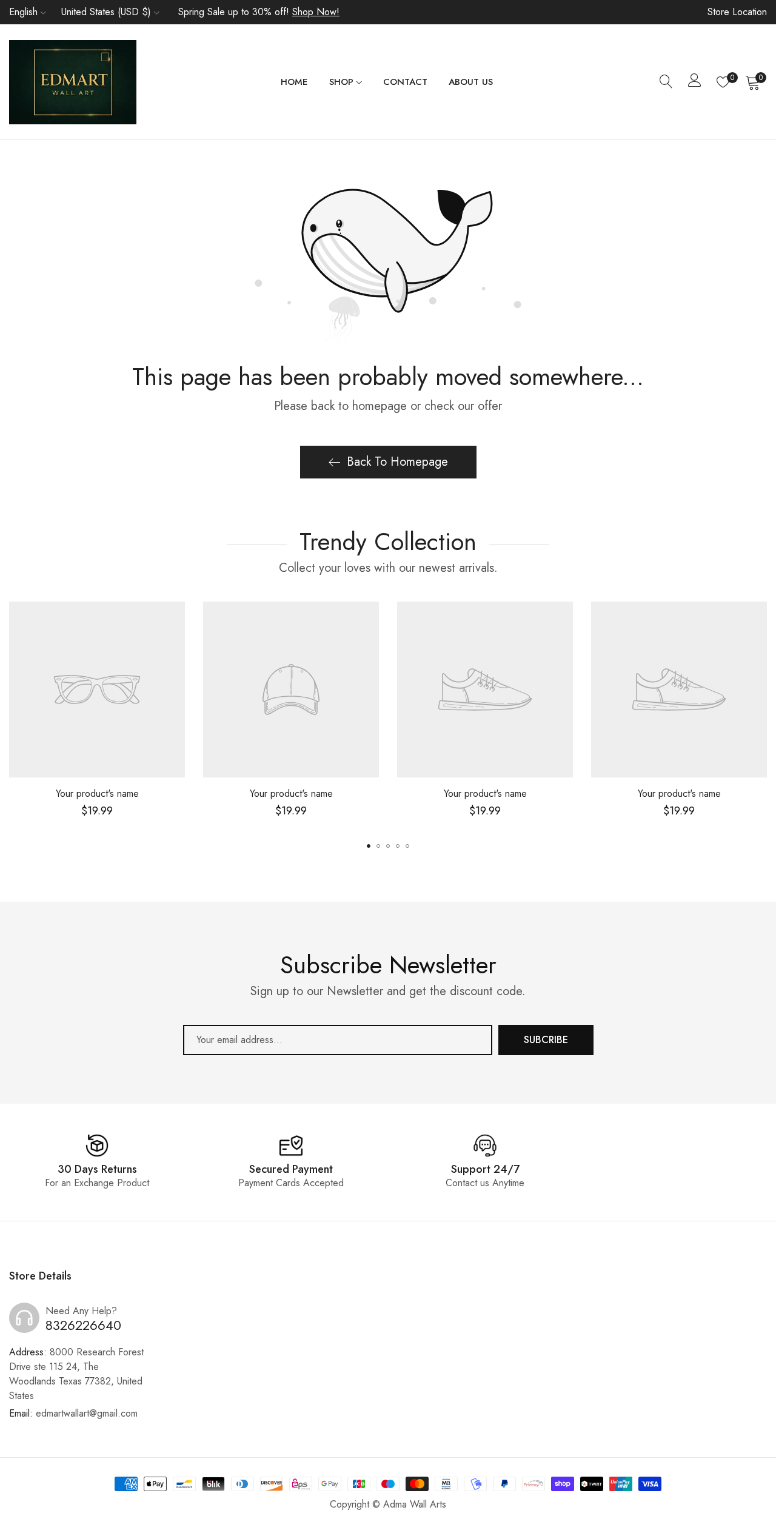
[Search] (666, 82)
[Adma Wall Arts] (72, 82)
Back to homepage (397, 462)
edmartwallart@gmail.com (73, 1413)
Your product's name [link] (97, 793)
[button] (368, 846)
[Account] (694, 83)
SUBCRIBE (546, 1040)
